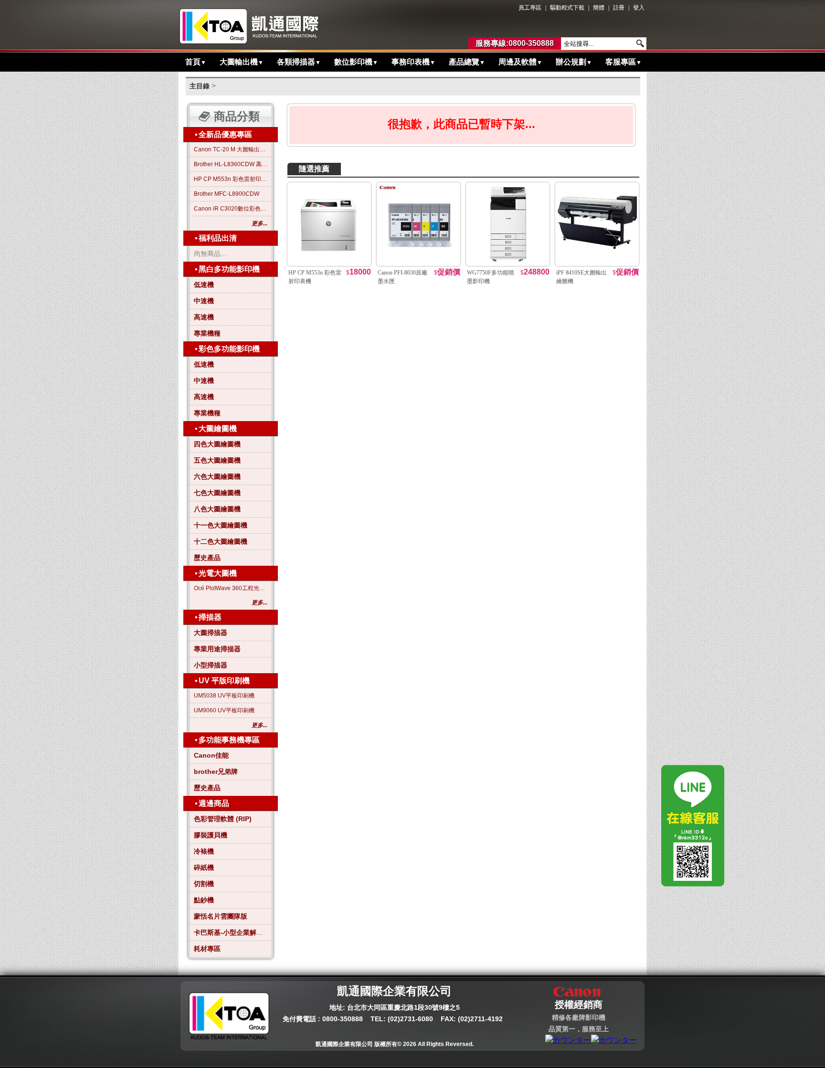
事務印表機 (413, 62)
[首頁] (249, 26)
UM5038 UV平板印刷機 (224, 695)
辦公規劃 (574, 62)
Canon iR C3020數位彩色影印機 (230, 208)
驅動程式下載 (567, 7)
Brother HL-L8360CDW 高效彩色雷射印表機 (230, 164)
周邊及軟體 (520, 62)
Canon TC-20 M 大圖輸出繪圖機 (230, 149)
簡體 (598, 7)
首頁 (195, 62)
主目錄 (200, 86)
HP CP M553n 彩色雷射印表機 (230, 179)
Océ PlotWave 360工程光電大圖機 (230, 588)
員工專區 (529, 7)
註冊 (618, 7)
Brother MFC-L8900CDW (226, 193)
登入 (639, 7)
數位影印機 (356, 62)
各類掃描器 (299, 62)
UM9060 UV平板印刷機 (224, 710)
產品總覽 (467, 62)
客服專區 (623, 62)
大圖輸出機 (242, 62)
